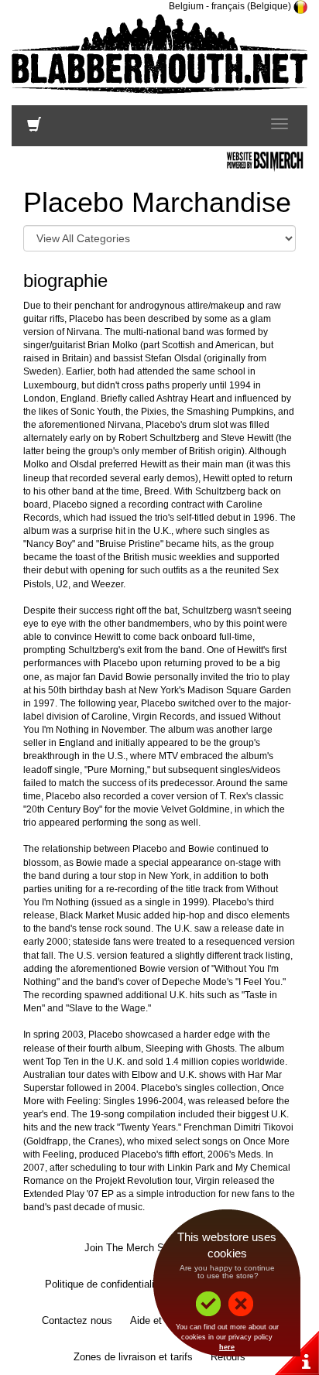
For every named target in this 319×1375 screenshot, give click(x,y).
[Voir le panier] (34, 127)
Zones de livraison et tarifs (133, 1357)
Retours (228, 1357)
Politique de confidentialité (104, 1284)
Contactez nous (77, 1320)
